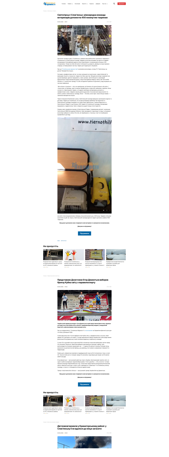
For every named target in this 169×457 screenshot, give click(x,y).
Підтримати (84, 233)
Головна (64, 3)
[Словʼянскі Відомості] (49, 4)
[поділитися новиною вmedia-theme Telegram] (109, 22)
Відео (58, 240)
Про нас (104, 3)
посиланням (88, 330)
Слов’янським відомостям (70, 69)
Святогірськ (63, 240)
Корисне (92, 3)
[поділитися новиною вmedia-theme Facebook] (107, 22)
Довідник (98, 3)
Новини (69, 3)
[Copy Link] (111, 22)
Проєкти (84, 3)
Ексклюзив (77, 3)
